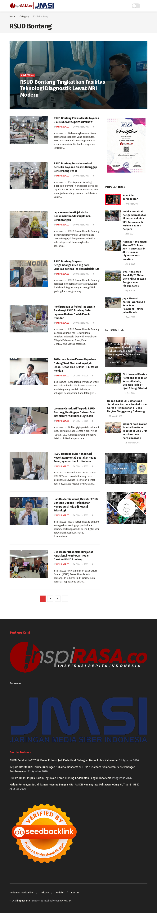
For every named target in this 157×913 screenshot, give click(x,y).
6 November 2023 (118, 363)
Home (13, 16)
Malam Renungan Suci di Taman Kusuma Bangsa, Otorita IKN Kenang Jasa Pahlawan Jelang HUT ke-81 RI (73, 784)
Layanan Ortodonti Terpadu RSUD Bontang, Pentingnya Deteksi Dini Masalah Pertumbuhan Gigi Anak (74, 412)
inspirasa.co (29, 103)
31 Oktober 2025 (47, 103)
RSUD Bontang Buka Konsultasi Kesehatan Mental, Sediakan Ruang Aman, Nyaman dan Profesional (75, 457)
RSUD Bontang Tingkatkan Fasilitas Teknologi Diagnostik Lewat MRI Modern (62, 88)
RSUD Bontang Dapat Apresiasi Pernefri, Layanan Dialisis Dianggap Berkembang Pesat (75, 167)
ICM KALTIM (65, 900)
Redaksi (60, 892)
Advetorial (27, 75)
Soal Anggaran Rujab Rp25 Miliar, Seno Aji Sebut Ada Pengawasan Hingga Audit (134, 278)
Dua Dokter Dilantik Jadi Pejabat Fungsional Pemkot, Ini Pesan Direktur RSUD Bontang (73, 555)
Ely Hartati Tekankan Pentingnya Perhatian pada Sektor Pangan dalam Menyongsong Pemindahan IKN (124, 351)
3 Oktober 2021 (131, 204)
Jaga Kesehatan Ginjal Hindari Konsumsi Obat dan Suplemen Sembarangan (72, 216)
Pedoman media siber (22, 892)
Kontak (75, 892)
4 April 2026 (129, 290)
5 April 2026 (129, 264)
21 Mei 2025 (129, 393)
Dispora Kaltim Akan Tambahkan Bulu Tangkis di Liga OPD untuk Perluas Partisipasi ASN (135, 431)
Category (24, 16)
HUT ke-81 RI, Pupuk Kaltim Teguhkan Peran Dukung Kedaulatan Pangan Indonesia (60, 778)
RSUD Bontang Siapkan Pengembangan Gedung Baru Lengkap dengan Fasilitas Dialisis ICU (76, 265)
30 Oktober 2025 (81, 127)
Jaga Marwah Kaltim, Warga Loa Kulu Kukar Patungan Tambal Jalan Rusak (134, 305)
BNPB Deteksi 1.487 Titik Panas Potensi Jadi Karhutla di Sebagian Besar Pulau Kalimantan (64, 760)
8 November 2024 (132, 443)
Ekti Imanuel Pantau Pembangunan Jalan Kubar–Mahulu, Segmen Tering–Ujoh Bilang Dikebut (135, 381)
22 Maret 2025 (115, 416)
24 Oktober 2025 (80, 376)
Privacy (45, 892)
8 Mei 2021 (129, 234)
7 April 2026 (129, 317)
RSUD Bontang (40, 16)
